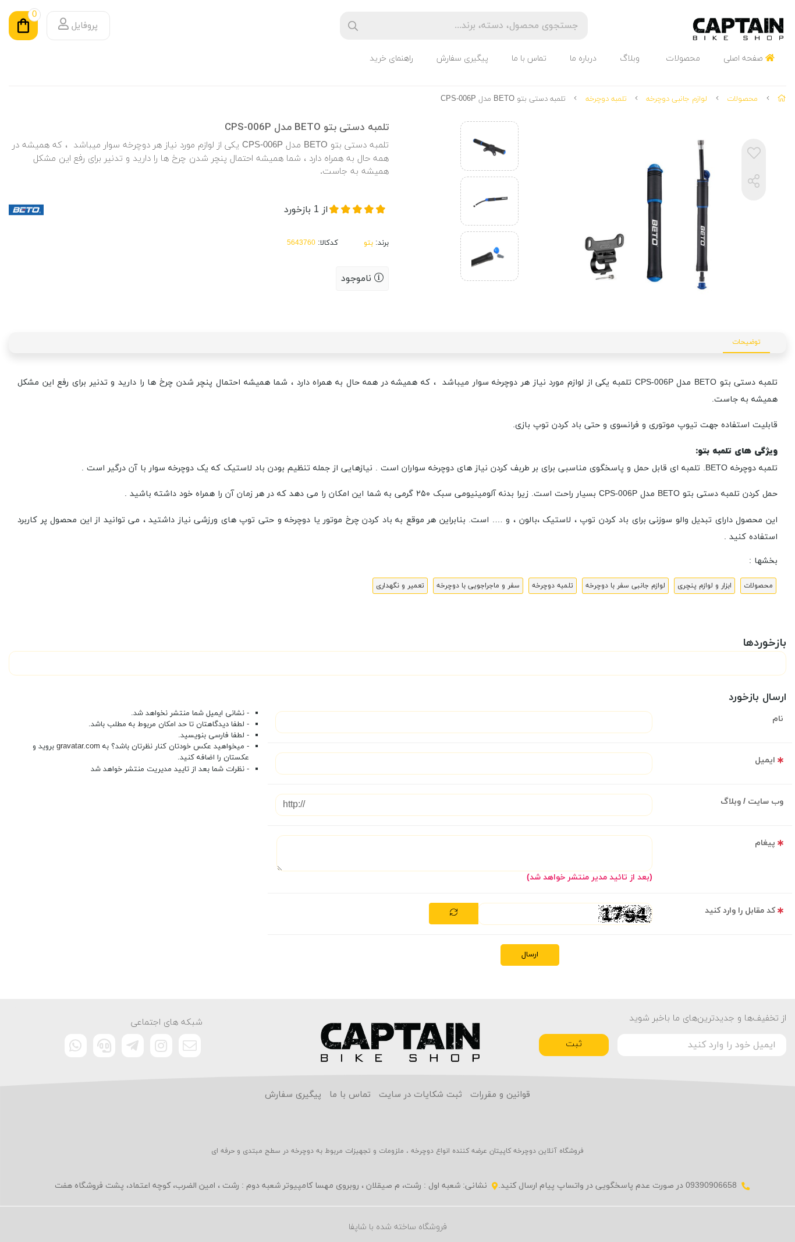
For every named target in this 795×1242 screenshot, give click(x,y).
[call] (104, 1045)
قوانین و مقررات (500, 1095)
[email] (190, 1045)
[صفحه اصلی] (782, 99)
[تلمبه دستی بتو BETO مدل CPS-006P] (398, 1037)
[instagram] (161, 1045)
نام (777, 718)
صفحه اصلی (744, 58)
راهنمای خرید (391, 58)
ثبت (574, 1044)
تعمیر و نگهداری (400, 585)
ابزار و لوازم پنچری (704, 585)
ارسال (529, 954)
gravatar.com (78, 746)
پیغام (765, 843)
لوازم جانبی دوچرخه (676, 99)
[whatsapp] (76, 1045)
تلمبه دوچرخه (606, 99)
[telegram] (133, 1045)
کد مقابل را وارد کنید (740, 910)
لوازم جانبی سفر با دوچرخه (625, 585)
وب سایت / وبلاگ (752, 801)
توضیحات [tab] (746, 342)
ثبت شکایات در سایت (420, 1095)
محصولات (683, 58)
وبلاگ (630, 58)
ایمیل (765, 760)
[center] (353, 26)
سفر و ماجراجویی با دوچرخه (478, 585)
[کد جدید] (453, 914)
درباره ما (583, 58)
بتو (368, 243)
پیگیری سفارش (462, 58)
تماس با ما (529, 58)
